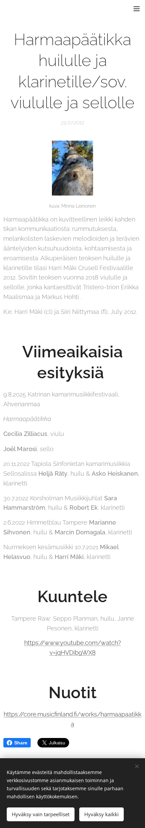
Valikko (136, 8)
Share (20, 742)
